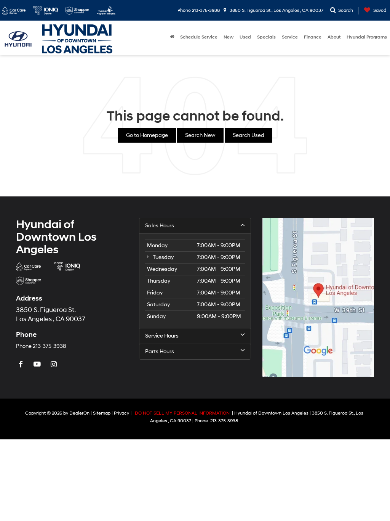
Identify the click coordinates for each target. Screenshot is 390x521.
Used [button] (245, 37)
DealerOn (79, 413)
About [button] (334, 37)
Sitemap (101, 413)
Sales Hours (159, 225)
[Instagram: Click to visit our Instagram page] (54, 365)
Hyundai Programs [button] (367, 37)
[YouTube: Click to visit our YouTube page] (38, 365)
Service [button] (290, 37)
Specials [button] (266, 37)
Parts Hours (159, 351)
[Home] (172, 37)
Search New (200, 135)
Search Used (248, 135)
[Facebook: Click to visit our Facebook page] (21, 365)
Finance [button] (312, 37)
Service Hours (162, 336)
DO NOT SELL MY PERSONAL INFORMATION (182, 413)
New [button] (228, 37)
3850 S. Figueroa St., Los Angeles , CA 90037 (276, 10)
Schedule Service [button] (198, 37)
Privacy (121, 413)
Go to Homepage (147, 135)
